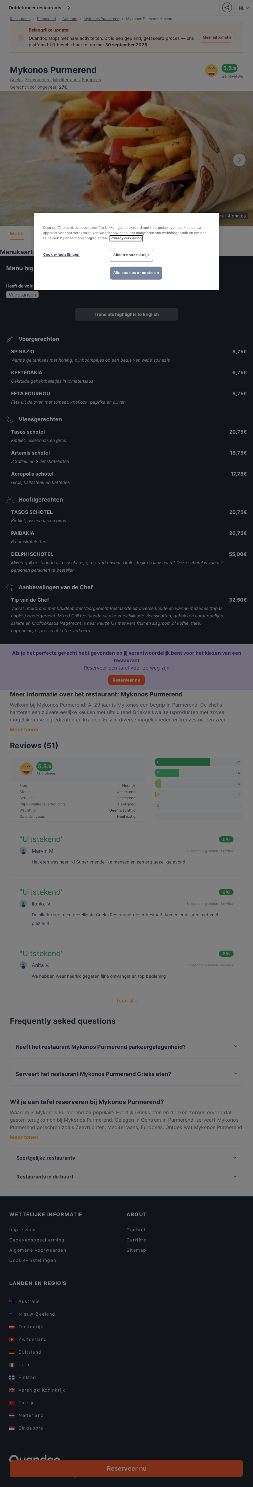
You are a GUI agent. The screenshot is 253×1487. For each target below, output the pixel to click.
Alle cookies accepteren (136, 273)
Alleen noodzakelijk (131, 255)
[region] (126, 251)
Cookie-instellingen (61, 255)
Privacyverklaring (126, 238)
